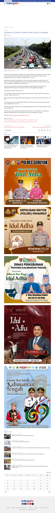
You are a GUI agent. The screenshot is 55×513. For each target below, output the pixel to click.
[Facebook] (23, 504)
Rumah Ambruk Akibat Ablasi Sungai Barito (41, 126)
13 (27, 483)
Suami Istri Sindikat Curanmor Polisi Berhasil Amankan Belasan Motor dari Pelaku (31, 447)
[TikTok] (33, 504)
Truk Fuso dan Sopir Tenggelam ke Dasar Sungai (23, 460)
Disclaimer (36, 507)
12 (20, 483)
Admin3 (8, 34)
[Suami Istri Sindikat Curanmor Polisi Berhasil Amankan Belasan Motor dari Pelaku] (7, 448)
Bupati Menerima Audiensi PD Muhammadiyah (14, 126)
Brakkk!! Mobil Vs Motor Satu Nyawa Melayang (23, 435)
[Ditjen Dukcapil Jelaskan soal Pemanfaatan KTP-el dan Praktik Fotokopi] (11, 140)
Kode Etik (30, 507)
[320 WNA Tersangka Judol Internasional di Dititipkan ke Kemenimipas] (27, 140)
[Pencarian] (50, 3)
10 (7, 483)
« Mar (5, 491)
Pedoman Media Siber (21, 507)
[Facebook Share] (39, 130)
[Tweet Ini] (42, 130)
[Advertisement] (27, 15)
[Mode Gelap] (48, 3)
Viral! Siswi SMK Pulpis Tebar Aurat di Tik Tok (19, 115)
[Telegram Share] (47, 130)
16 (47, 483)
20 (27, 486)
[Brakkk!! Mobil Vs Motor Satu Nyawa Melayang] (7, 436)
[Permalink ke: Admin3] (5, 35)
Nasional (6, 30)
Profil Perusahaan (44, 507)
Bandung (33, 77)
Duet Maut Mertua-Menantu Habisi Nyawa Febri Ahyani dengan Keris (28, 454)
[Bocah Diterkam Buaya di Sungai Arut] (7, 442)
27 (27, 488)
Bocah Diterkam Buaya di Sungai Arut (21, 441)
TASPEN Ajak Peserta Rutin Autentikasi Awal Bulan (42, 146)
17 (7, 486)
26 (20, 488)
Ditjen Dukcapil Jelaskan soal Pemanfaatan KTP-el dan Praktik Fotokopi (20, 120)
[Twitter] (25, 504)
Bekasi (14, 77)
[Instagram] (28, 504)
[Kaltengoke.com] (12, 3)
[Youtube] (30, 504)
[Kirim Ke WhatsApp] (50, 130)
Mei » (50, 491)
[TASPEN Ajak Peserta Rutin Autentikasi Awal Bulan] (43, 140)
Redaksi (8, 507)
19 (20, 486)
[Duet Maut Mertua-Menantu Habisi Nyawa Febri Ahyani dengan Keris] (7, 454)
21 (34, 486)
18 (14, 486)
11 (14, 483)
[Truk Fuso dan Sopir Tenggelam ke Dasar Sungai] (7, 461)
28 (34, 488)
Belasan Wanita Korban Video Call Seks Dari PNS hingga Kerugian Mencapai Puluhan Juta (29, 467)
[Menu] (5, 3)
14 (34, 483)
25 (14, 488)
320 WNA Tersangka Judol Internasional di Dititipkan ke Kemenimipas (20, 122)
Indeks (13, 507)
